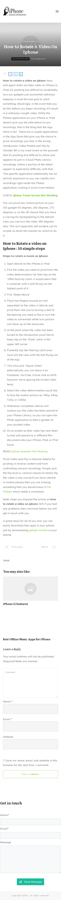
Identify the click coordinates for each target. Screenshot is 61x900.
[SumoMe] (56, 896)
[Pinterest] (30, 896)
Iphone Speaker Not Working (30, 451)
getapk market (38, 530)
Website (8, 736)
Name (8, 701)
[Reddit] (39, 896)
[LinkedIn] (48, 896)
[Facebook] (13, 896)
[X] (21, 896)
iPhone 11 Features (30, 593)
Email (7, 719)
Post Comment (30, 774)
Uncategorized (20, 59)
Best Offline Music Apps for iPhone (30, 628)
